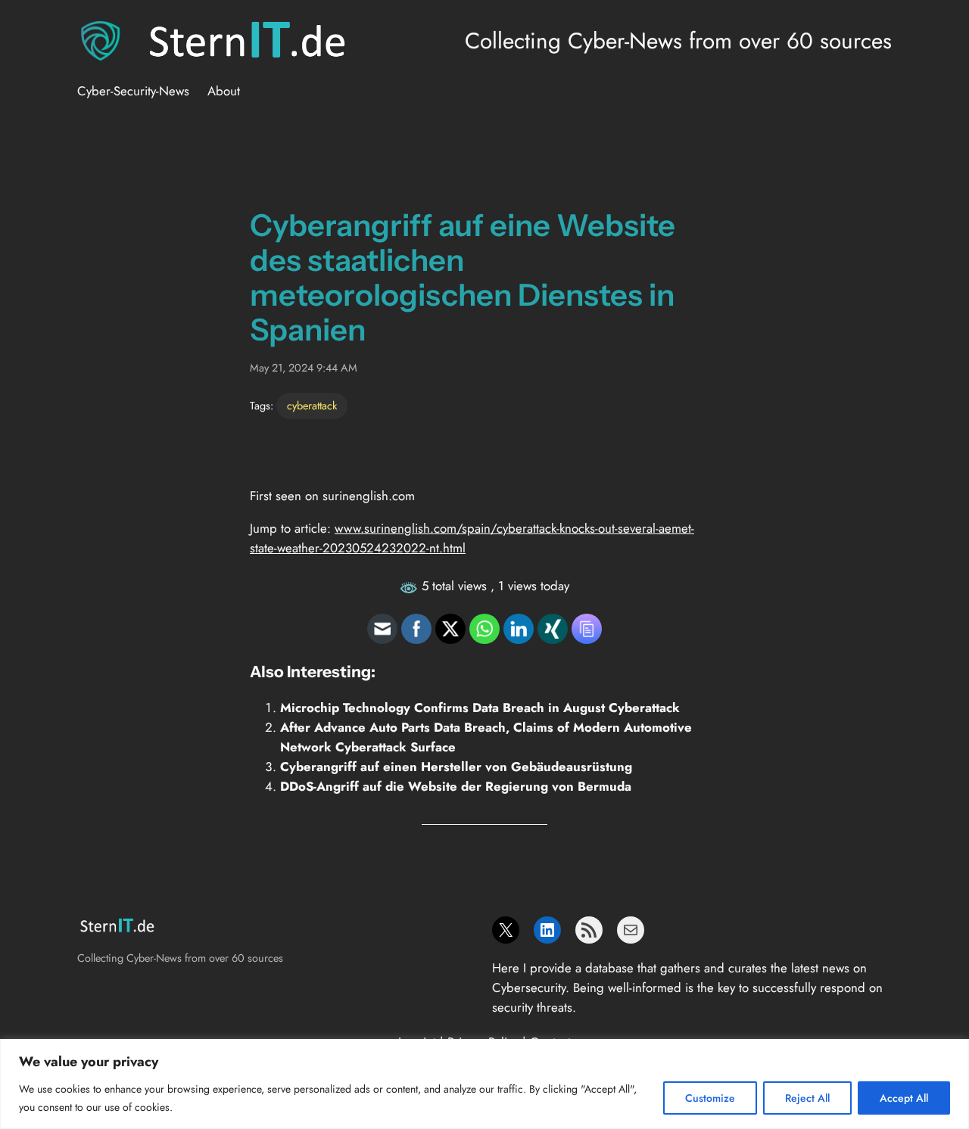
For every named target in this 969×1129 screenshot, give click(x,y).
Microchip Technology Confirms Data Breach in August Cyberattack (480, 707)
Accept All (904, 1098)
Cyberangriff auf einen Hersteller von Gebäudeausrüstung (456, 766)
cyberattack (312, 405)
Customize (710, 1098)
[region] (484, 1084)
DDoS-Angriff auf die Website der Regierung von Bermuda (455, 786)
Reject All (807, 1098)
